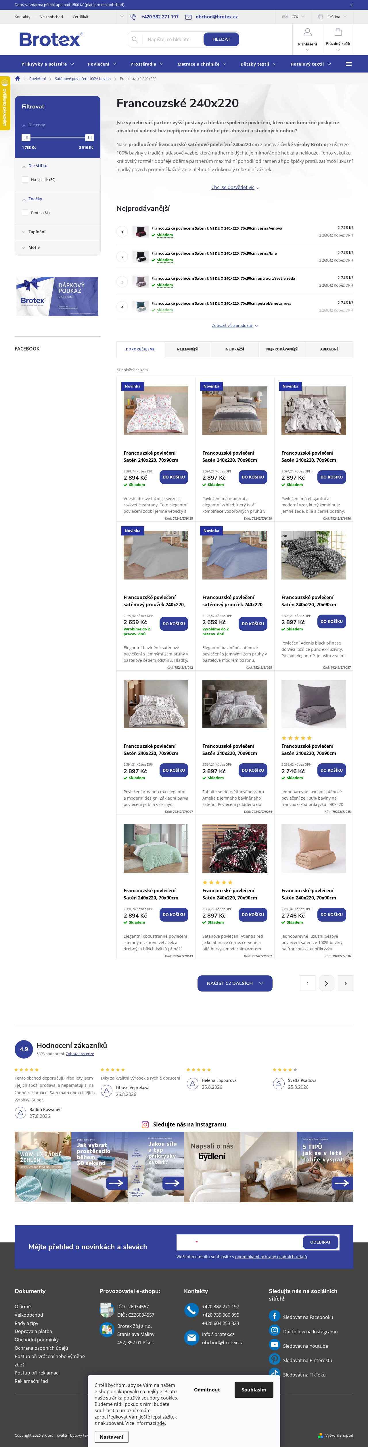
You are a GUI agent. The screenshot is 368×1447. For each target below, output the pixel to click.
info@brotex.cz (218, 1334)
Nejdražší (235, 349)
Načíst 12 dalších (230, 983)
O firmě (23, 1306)
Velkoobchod (51, 16)
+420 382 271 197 (220, 1306)
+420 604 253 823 (220, 1323)
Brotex (40, 212)
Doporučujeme (140, 349)
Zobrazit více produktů (232, 325)
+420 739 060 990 (220, 1315)
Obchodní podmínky (37, 1340)
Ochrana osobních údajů (41, 1348)
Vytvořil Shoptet (339, 1435)
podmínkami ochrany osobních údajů (271, 1256)
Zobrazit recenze (80, 1053)
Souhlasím (254, 1390)
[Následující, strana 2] (326, 983)
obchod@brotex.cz (222, 1342)
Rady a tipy (26, 1323)
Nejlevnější (187, 349)
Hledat (221, 39)
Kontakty (22, 16)
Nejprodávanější (282, 349)
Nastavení (111, 1437)
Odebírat (320, 1242)
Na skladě (42, 179)
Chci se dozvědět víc (232, 187)
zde (161, 1423)
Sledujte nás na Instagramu (189, 1124)
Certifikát (81, 16)
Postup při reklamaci (37, 1373)
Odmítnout (207, 1390)
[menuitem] (48, 64)
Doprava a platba (33, 1331)
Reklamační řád (31, 1381)
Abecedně (329, 349)
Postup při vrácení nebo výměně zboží (50, 1360)
